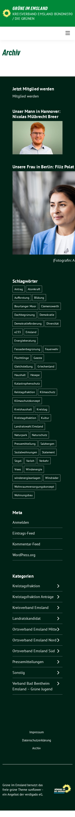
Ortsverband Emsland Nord (34, 640)
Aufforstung (21, 298)
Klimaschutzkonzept (27, 401)
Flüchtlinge (21, 358)
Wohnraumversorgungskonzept (34, 486)
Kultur (45, 418)
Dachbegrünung (24, 315)
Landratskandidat (26, 618)
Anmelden (20, 522)
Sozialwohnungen (25, 452)
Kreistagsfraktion (25, 418)
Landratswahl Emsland (28, 426)
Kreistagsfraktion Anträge (33, 596)
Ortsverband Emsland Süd (33, 650)
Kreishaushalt (23, 409)
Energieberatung (25, 340)
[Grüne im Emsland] (6, 12)
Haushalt (20, 375)
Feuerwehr (51, 349)
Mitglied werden (25, 96)
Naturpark (20, 435)
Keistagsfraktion (24, 392)
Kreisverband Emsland (30, 607)
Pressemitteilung (25, 444)
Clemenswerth (50, 306)
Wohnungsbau (23, 495)
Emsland (31, 332)
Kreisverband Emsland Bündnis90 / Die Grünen (42, 16)
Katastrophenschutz (27, 383)
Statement (48, 452)
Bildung (39, 298)
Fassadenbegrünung (27, 349)
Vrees (17, 469)
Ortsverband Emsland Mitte (34, 629)
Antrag (18, 289)
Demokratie (47, 315)
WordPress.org (23, 554)
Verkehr (44, 461)
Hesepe (35, 375)
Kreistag (42, 409)
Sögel (17, 461)
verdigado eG (33, 794)
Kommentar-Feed (26, 544)
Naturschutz (39, 435)
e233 (17, 332)
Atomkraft (34, 289)
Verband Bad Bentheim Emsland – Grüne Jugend (32, 686)
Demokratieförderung (28, 323)
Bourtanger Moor (25, 306)
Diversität (52, 323)
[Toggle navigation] (67, 33)
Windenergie (34, 469)
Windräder (52, 478)
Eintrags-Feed (23, 533)
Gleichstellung (23, 366)
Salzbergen (47, 444)
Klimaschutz (47, 392)
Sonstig (18, 672)
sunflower (34, 790)
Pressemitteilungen (28, 661)
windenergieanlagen (27, 478)
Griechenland (46, 366)
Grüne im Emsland (30, 8)
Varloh (30, 461)
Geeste (38, 358)
